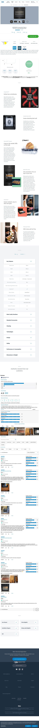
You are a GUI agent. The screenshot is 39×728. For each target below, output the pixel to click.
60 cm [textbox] (27, 265)
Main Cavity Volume (11, 309)
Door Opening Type (11, 299)
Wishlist (18, 32)
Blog (6, 687)
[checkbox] (27, 289)
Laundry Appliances (19, 673)
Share (12, 32)
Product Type (11, 265)
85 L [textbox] (27, 282)
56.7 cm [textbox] (27, 275)
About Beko (19, 680)
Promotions (32, 687)
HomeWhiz (24, 698)
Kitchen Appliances (6, 673)
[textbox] (27, 289)
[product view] (11, 21)
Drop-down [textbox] (27, 299)
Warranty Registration (6, 693)
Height (11, 268)
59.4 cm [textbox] (27, 272)
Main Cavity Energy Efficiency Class (11, 285)
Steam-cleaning (11, 292)
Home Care (6, 680)
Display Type (11, 278)
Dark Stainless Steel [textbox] (27, 302)
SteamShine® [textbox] (27, 292)
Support (32, 680)
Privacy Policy (13, 698)
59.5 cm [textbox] (27, 268)
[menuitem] (8, 2)
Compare (24, 32)
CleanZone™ (11, 289)
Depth (11, 275)
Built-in (32, 673)
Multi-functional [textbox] (27, 295)
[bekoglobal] (2, 2)
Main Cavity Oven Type (11, 295)
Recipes (19, 687)
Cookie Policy (19, 698)
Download (22, 254)
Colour (11, 302)
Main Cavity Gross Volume (11, 282)
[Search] (37, 2)
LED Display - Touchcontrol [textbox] (27, 278)
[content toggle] (31, 261)
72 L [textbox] (27, 309)
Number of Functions (11, 305)
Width (11, 272)
